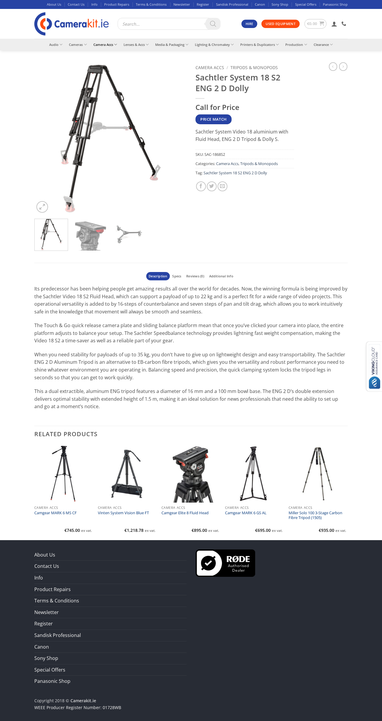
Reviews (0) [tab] (195, 276)
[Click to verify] (225, 562)
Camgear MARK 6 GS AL (246, 513)
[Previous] (44, 138)
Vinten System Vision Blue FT (123, 513)
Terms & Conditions (151, 4)
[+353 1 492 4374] (344, 23)
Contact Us (76, 4)
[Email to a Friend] (222, 186)
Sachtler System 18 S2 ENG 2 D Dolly (235, 172)
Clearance (321, 44)
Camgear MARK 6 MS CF (55, 513)
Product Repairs (116, 4)
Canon (260, 4)
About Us (54, 4)
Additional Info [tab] (221, 276)
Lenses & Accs (134, 44)
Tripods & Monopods (254, 67)
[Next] (176, 138)
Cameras (76, 44)
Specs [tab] (176, 276)
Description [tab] (158, 276)
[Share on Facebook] (201, 186)
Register (203, 4)
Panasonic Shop (335, 4)
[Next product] (333, 66)
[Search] (213, 24)
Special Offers (305, 4)
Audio (53, 44)
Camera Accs (103, 44)
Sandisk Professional (232, 4)
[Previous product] (343, 66)
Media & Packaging (169, 44)
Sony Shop (280, 4)
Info (94, 4)
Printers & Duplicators (257, 44)
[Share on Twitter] (212, 186)
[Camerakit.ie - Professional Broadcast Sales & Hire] (71, 24)
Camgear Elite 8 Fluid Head (185, 513)
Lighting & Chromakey (212, 44)
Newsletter (181, 4)
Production (294, 44)
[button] (315, 24)
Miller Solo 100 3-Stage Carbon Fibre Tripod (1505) (315, 515)
